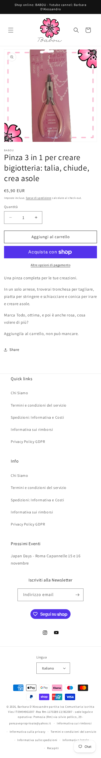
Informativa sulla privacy (28, 732)
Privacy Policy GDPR (28, 441)
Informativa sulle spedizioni (37, 740)
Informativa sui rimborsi (32, 429)
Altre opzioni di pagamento (50, 265)
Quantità (11, 207)
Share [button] (14, 349)
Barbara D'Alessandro (33, 706)
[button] (11, 30)
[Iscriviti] (77, 594)
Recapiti (53, 748)
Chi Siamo (19, 392)
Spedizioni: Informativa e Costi (37, 417)
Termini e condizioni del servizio (39, 405)
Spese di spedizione (38, 198)
